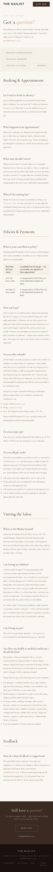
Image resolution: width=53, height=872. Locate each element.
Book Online (43, 864)
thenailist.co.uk (8, 108)
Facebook (22, 863)
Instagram (8, 863)
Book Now (41, 4)
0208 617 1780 (9, 203)
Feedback (42, 66)
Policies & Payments (16, 59)
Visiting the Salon (16, 66)
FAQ (32, 863)
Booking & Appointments (19, 53)
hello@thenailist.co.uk (11, 40)
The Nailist (13, 4)
